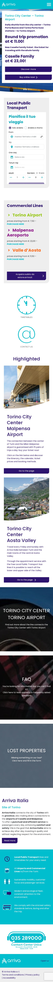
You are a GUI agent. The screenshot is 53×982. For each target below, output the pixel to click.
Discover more (28, 69)
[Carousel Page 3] (31, 89)
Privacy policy (32, 974)
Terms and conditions (13, 974)
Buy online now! (27, 77)
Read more (9, 840)
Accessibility (9, 977)
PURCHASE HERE (15, 224)
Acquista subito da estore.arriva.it (25, 276)
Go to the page (26, 470)
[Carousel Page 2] (26, 89)
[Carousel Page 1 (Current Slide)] (24, 89)
